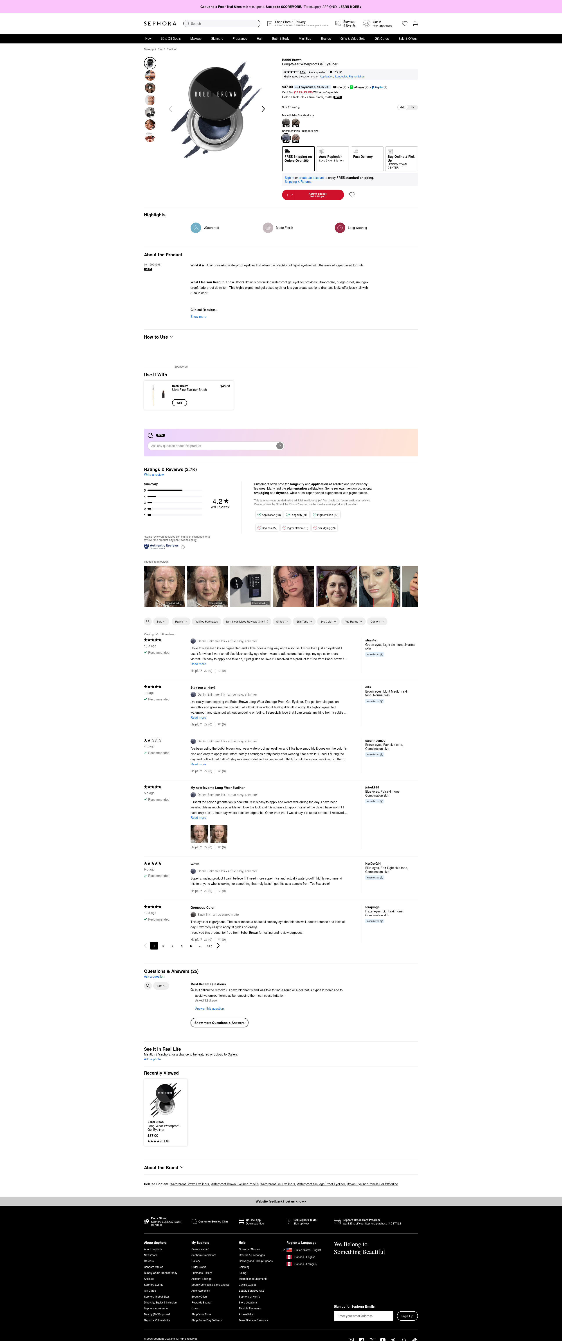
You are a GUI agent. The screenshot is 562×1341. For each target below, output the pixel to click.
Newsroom (150, 1255)
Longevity (341, 76)
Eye (160, 49)
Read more (198, 664)
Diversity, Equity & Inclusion (160, 1302)
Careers (149, 1261)
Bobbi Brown (292, 60)
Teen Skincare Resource (253, 1320)
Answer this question (209, 1008)
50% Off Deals (171, 38)
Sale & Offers (407, 38)
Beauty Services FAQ (251, 1290)
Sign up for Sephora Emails (354, 1307)
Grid (402, 107)
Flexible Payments (250, 1308)
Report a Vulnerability (157, 1320)
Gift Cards (382, 38)
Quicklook (158, 403)
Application (326, 76)
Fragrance (240, 38)
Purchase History (201, 1273)
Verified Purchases (206, 621)
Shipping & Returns (298, 181)
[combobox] (221, 23)
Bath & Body (280, 38)
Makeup (196, 38)
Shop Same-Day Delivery (206, 1320)
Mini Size (305, 38)
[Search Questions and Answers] (148, 986)
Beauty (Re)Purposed (157, 1314)
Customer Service (249, 1249)
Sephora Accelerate (156, 1308)
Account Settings (201, 1278)
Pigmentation (357, 76)
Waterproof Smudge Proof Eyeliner (321, 1184)
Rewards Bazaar (201, 1302)
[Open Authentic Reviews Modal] (183, 546)
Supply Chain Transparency (160, 1273)
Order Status (198, 1267)
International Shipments (253, 1278)
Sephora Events (153, 1284)
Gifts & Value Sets (352, 38)
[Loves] (405, 23)
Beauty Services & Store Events (210, 1284)
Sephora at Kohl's (249, 1296)
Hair (260, 38)
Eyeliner (172, 49)
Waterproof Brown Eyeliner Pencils (235, 1184)
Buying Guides (247, 1284)
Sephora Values (153, 1267)
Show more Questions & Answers (220, 1023)
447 (209, 945)
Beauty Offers (199, 1296)
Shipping (244, 1267)
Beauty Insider (200, 1249)
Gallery (195, 1261)
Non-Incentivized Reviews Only (244, 621)
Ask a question (317, 72)
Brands (326, 38)
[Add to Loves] (352, 194)
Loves (195, 1308)
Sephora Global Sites (156, 1296)
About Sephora (153, 1249)
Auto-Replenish (200, 1290)
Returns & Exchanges (252, 1255)
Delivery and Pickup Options (256, 1261)
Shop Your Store (201, 1314)
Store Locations (248, 1302)
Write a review (154, 474)
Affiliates (149, 1278)
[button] (344, 87)
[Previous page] (145, 946)
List (413, 107)
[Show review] (293, 586)
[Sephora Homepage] (160, 23)
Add (179, 403)
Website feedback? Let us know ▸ (281, 1201)
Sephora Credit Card (203, 1255)
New (148, 38)
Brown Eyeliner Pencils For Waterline (372, 1184)
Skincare (217, 38)
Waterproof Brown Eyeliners (189, 1184)
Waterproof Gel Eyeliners (277, 1184)
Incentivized (172, 603)
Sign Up (407, 1316)
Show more (198, 316)
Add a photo (152, 1059)
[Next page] (218, 946)
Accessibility (246, 1314)
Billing (242, 1273)
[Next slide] (263, 109)
